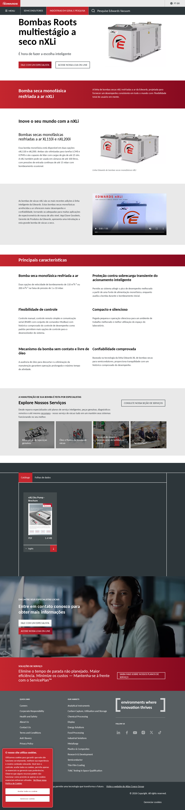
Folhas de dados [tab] (43, 477)
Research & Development (80, 754)
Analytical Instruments (79, 705)
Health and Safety (28, 716)
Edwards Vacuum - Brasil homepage (10, 3)
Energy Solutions (76, 727)
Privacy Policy (26, 743)
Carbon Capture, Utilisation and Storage (87, 711)
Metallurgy (73, 743)
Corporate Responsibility (32, 711)
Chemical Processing (78, 716)
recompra (46, 413)
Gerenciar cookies (153, 802)
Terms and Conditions (30, 732)
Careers (23, 705)
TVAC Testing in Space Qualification (85, 770)
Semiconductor (75, 759)
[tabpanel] (92, 524)
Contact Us (25, 727)
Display (71, 721)
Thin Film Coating (76, 765)
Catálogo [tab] (25, 477)
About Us (24, 721)
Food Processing (76, 732)
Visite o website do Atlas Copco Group (125, 786)
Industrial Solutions (77, 738)
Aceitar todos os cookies (27, 791)
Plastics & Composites (78, 749)
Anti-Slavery (26, 738)
